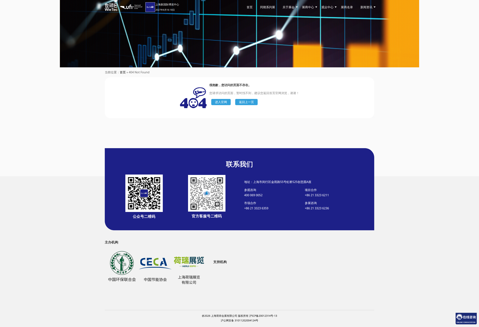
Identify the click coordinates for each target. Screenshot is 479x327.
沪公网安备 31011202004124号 (239, 320)
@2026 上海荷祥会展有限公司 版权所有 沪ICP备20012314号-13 (239, 315)
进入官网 (221, 102)
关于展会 (289, 7)
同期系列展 (267, 7)
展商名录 (347, 7)
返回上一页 (246, 102)
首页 (250, 7)
